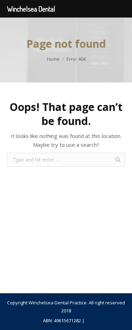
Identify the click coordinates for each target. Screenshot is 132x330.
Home (53, 59)
